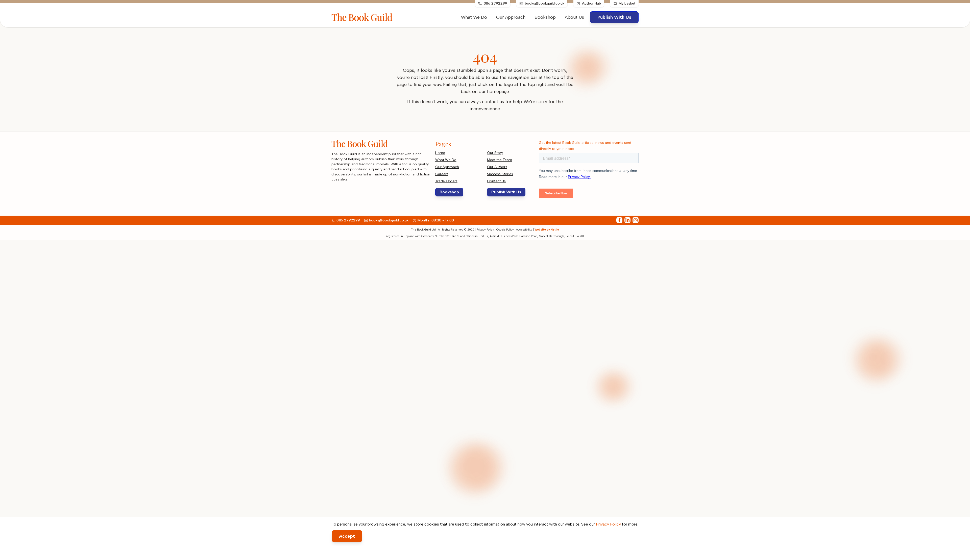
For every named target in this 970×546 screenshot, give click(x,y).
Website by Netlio (547, 229)
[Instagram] (636, 220)
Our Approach (510, 17)
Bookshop (545, 17)
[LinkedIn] (627, 220)
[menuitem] (574, 17)
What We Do (474, 17)
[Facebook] (619, 220)
